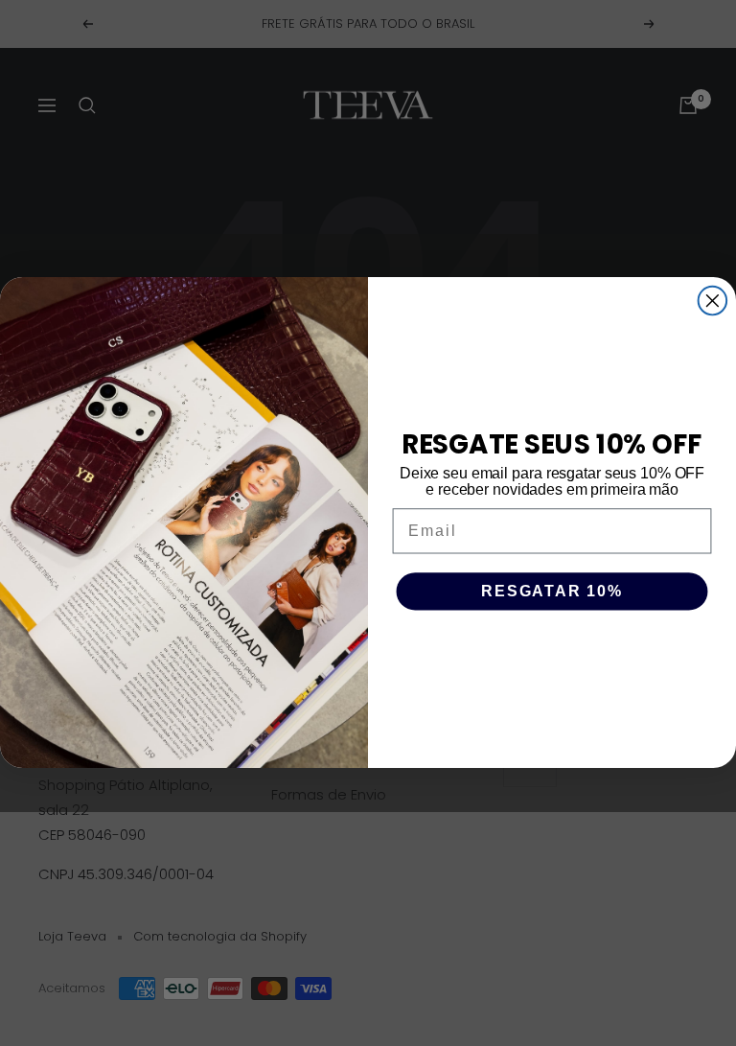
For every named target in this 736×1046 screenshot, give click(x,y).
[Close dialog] (713, 301)
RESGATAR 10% (552, 592)
